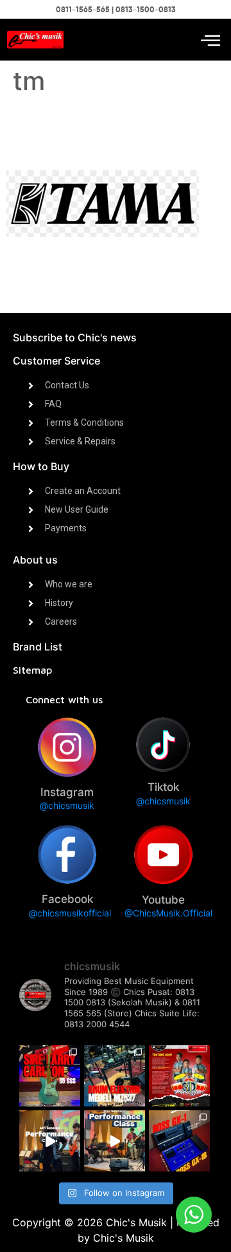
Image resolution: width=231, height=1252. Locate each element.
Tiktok (163, 787)
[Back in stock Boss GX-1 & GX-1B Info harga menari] (179, 1140)
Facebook (67, 899)
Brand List (37, 646)
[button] (210, 39)
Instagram (67, 792)
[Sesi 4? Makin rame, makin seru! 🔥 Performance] (49, 1140)
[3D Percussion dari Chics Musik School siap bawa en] (179, 1075)
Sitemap (32, 670)
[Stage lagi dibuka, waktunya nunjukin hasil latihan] (114, 1140)
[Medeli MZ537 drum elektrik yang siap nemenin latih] (114, 1075)
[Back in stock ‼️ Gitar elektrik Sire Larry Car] (49, 1075)
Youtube (163, 899)
